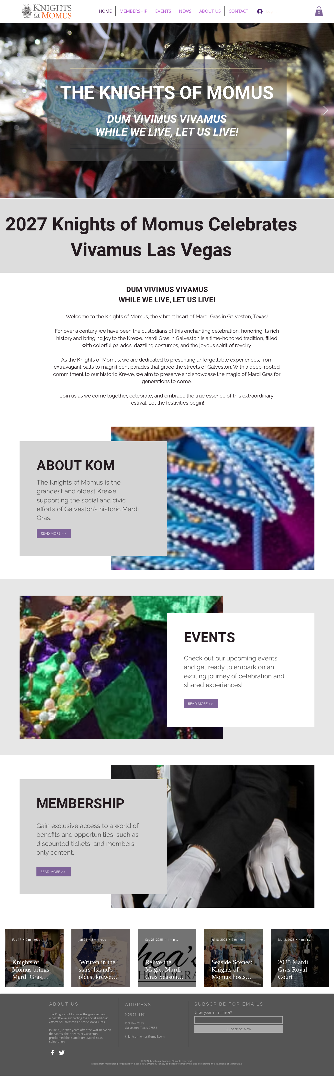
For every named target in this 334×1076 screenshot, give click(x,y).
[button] (319, 11)
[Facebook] (52, 1052)
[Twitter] (61, 1052)
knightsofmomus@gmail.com (145, 1036)
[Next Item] (325, 110)
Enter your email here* (213, 1012)
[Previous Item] (8, 110)
